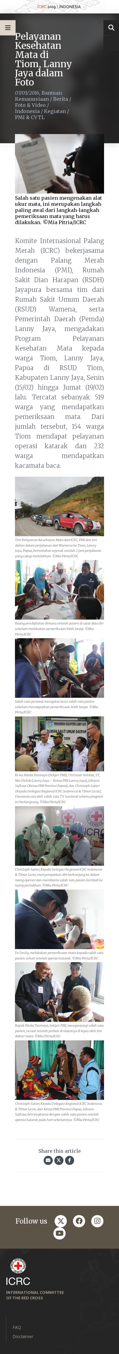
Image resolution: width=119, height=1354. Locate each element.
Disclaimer (23, 1336)
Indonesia (27, 111)
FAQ (17, 1327)
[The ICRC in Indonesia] (59, 6)
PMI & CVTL (30, 117)
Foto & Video (30, 105)
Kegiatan (55, 111)
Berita (60, 99)
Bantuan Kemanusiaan (38, 96)
